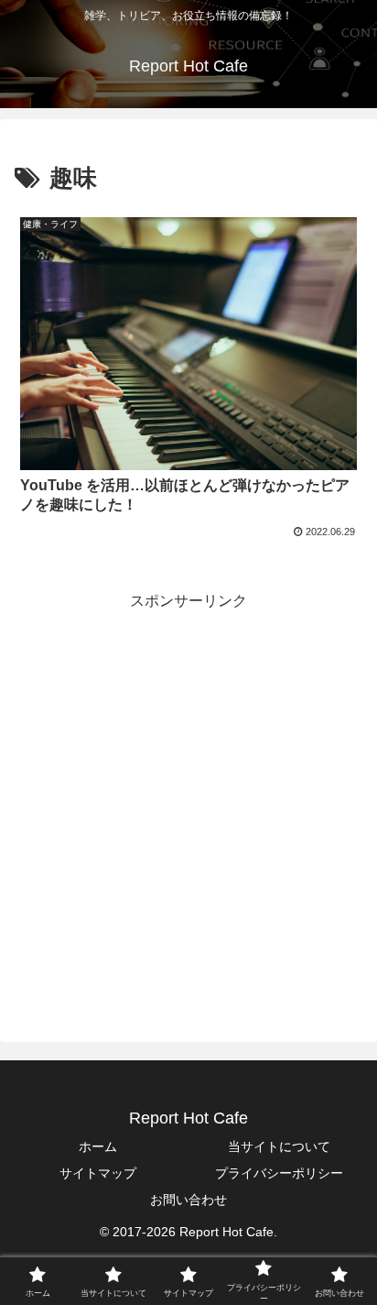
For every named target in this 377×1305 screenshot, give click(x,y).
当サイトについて (279, 1146)
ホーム (98, 1146)
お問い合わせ (188, 1199)
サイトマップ (97, 1173)
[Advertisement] (188, 803)
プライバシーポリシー (279, 1173)
